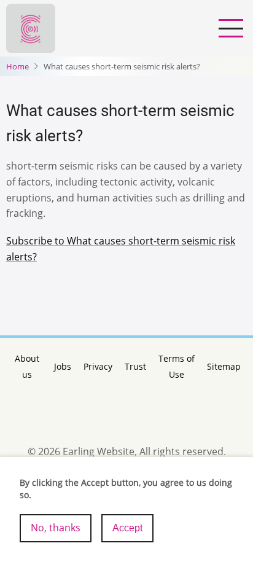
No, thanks (55, 527)
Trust (135, 366)
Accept (127, 528)
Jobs (62, 366)
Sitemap (224, 366)
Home (17, 66)
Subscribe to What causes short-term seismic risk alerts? (120, 248)
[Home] (30, 27)
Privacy (98, 366)
